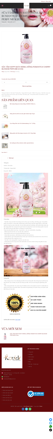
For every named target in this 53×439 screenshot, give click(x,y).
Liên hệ (30, 366)
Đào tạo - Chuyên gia (33, 364)
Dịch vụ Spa (31, 356)
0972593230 (6, 376)
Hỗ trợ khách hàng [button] (33, 348)
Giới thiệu (31, 354)
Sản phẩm (31, 359)
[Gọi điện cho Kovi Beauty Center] (30, 409)
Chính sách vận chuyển (8, 392)
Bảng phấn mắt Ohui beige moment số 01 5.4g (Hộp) (23, 133)
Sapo (41, 406)
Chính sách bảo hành (7, 397)
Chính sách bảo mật (7, 400)
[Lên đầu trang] (49, 434)
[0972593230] (50, 426)
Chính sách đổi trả (7, 395)
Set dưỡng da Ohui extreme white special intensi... (22, 143)
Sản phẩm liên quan (17, 100)
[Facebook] (50, 419)
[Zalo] (50, 423)
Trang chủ (31, 352)
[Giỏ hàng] (50, 5)
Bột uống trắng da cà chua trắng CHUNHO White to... (23, 104)
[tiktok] (50, 430)
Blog (30, 361)
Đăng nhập (48, 1)
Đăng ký (43, 1)
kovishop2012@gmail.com (10, 378)
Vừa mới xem (12, 329)
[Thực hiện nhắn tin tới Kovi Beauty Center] (26, 409)
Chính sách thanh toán (8, 390)
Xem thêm (4, 152)
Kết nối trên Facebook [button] (34, 387)
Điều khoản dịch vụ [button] (7, 387)
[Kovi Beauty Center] (12, 357)
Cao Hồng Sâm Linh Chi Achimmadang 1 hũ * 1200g (22, 123)
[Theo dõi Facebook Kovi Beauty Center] (23, 409)
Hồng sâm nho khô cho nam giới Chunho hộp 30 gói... (22, 113)
